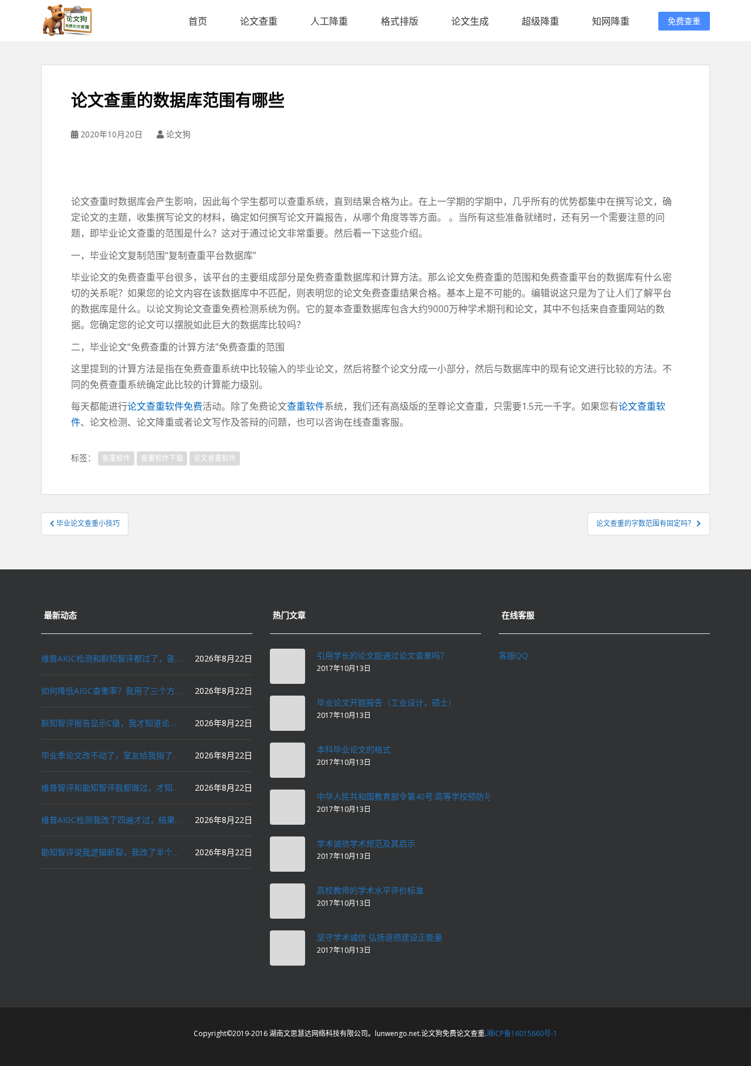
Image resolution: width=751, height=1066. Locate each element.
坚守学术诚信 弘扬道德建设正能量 (379, 937)
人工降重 (329, 21)
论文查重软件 (215, 458)
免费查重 (684, 20)
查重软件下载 (162, 458)
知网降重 (611, 21)
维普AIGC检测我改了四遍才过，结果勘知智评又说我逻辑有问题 (111, 819)
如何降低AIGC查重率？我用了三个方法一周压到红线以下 (111, 690)
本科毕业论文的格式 (354, 749)
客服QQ (513, 655)
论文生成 (470, 21)
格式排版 (399, 21)
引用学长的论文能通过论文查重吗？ (382, 655)
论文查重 (259, 21)
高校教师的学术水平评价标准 (370, 890)
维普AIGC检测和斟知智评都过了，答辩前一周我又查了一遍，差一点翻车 (111, 658)
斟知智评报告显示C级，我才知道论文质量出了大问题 (111, 722)
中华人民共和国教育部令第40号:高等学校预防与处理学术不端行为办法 (445, 796)
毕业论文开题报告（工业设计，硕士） (386, 702)
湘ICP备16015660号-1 (521, 1033)
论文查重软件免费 (164, 406)
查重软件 (305, 406)
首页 (197, 21)
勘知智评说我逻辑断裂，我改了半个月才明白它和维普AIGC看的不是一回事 (111, 852)
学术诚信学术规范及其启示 (366, 843)
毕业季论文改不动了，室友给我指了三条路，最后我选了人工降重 (111, 755)
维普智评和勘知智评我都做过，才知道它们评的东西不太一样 (111, 787)
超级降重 (540, 21)
